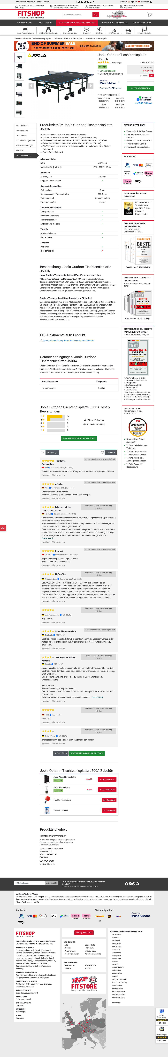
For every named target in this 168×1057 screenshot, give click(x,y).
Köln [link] (24, 961)
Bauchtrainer (117, 985)
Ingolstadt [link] (36, 958)
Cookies (68, 948)
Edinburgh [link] (52, 975)
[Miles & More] (140, 914)
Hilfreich (47, 475)
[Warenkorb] (150, 14)
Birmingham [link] (33, 975)
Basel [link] (18, 993)
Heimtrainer (116, 970)
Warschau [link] (20, 1018)
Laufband (116, 940)
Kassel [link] (51, 958)
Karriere (39, 2)
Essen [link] (34, 955)
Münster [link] (19, 963)
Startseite (17, 39)
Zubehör (19, 150)
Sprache (134, 2)
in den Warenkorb (140, 88)
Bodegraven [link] (30, 984)
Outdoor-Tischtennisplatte (73, 39)
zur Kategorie (109, 800)
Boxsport (115, 964)
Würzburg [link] (19, 969)
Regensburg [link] (35, 963)
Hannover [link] (27, 958)
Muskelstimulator (118, 995)
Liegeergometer (118, 967)
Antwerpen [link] (20, 999)
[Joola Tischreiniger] (47, 789)
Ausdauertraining (25, 23)
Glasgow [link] (19, 978)
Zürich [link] (35, 993)
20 (68, 416)
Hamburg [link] (19, 958)
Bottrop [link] (19, 953)
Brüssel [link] (28, 999)
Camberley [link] (43, 975)
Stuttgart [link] (38, 966)
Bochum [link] (46, 950)
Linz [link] (39, 944)
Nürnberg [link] (26, 963)
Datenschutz (90, 945)
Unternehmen (21, 2)
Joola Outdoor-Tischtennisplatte (96, 39)
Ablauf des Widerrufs (93, 954)
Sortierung (51, 452)
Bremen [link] (37, 953)
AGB (66, 945)
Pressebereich (90, 965)
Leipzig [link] (29, 961)
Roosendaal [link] (20, 987)
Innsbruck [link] (24, 944)
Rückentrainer (117, 989)
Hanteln (115, 961)
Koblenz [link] (19, 961)
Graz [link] (18, 944)
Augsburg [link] (26, 950)
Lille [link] (17, 1005)
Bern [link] (22, 993)
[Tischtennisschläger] (47, 800)
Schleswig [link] (30, 966)
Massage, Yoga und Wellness (114, 23)
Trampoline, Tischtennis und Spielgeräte (77, 23)
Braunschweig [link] (28, 953)
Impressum (31, 2)
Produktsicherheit (23, 155)
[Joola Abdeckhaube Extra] (47, 779)
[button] (19, 57)
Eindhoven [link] (48, 984)
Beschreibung (22, 130)
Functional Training (119, 983)
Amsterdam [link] (20, 984)
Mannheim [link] (43, 961)
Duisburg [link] (28, 955)
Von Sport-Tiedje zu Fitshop (27, 894)
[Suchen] (95, 14)
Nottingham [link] (44, 978)
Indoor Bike (116, 958)
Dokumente (21, 135)
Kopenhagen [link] (21, 1012)
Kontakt (46, 2)
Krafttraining (45, 23)
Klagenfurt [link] (33, 944)
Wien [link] (51, 944)
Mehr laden (61, 753)
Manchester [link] (34, 978)
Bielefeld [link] (39, 950)
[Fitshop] (31, 14)
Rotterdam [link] (30, 987)
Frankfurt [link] (41, 955)
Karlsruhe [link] (44, 958)
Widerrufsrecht (90, 951)
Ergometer (116, 937)
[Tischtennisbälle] (47, 810)
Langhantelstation (119, 979)
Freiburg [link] (49, 955)
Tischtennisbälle (60, 810)
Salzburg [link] (44, 944)
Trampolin (116, 949)
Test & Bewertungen (24, 145)
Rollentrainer (117, 973)
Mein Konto (145, 2)
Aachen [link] (19, 950)
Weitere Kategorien (142, 23)
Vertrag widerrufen (84, 932)
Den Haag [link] (39, 984)
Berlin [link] (33, 950)
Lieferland (123, 2)
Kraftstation (117, 946)
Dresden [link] (52, 953)
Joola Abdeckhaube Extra (64, 777)
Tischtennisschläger (62, 800)
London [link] (26, 978)
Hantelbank (116, 955)
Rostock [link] (44, 963)
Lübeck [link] (36, 961)
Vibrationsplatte (118, 997)
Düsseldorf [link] (20, 955)
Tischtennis (58, 39)
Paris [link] (21, 1005)
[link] (127, 165)
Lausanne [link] (29, 993)
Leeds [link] (26, 975)
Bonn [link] (52, 950)
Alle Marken (116, 1003)
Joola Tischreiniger (61, 787)
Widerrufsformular (72, 954)
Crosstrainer (117, 934)
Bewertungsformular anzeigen (79, 438)
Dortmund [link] (45, 953)
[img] (119, 82)
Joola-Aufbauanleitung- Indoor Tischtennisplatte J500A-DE (68, 340)
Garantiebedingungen (25, 140)
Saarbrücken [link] (21, 966)
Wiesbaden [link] (46, 966)
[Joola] (37, 55)
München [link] (51, 961)
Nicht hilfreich (59, 475)
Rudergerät (116, 943)
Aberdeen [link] (19, 975)
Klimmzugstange (118, 991)
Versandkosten (70, 951)
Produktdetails (22, 125)
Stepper (115, 976)
